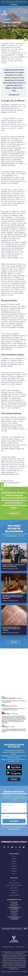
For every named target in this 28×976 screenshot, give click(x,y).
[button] (25, 12)
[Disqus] (14, 674)
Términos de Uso (19, 826)
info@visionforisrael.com (14, 907)
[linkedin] (22, 39)
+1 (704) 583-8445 (14, 908)
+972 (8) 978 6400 (14, 918)
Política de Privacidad (14, 829)
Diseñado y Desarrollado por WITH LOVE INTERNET (14, 971)
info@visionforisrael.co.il (14, 916)
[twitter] (19, 39)
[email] (13, 39)
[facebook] (16, 39)
